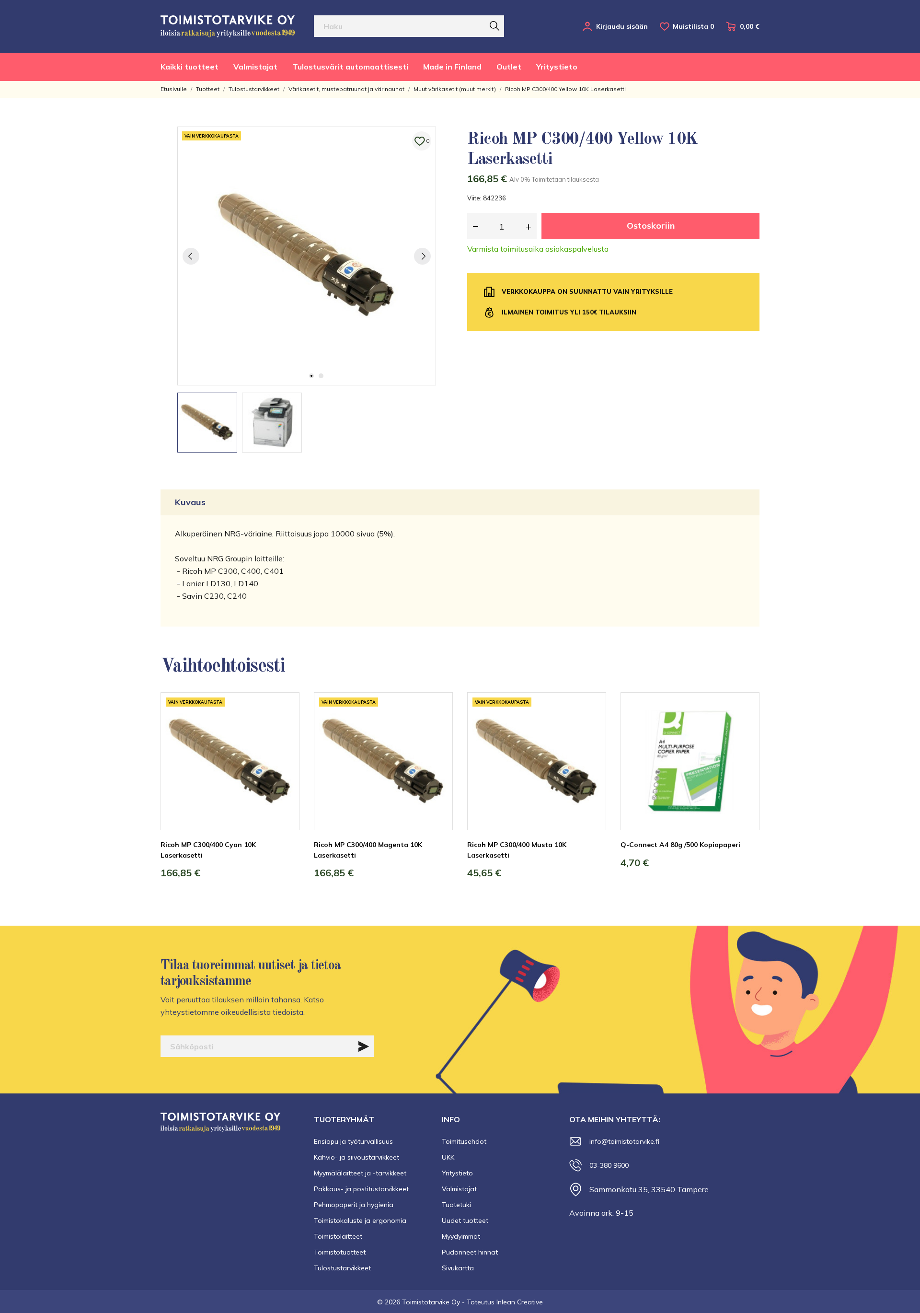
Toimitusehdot (464, 1141)
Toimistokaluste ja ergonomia (360, 1220)
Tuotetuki (456, 1204)
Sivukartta (458, 1268)
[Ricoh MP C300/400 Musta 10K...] (591, 728)
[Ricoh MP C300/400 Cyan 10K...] (285, 728)
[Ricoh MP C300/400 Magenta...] (438, 728)
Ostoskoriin (651, 225)
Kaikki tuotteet (189, 66)
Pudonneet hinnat (470, 1252)
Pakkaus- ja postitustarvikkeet (361, 1189)
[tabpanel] (307, 256)
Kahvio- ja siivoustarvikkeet (356, 1157)
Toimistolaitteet (338, 1236)
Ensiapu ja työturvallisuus (353, 1141)
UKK (448, 1157)
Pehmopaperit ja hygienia (353, 1204)
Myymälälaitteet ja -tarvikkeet (360, 1173)
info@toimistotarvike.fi (624, 1141)
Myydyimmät (461, 1236)
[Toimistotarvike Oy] (228, 26)
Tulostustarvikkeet (342, 1268)
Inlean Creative (519, 1302)
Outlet (508, 66)
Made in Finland (452, 66)
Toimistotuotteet (340, 1252)
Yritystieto (556, 66)
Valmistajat (255, 66)
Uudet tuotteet (465, 1220)
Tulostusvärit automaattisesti (350, 66)
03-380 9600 (609, 1165)
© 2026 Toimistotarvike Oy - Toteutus (436, 1302)
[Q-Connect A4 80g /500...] (745, 728)
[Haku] (494, 25)
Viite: (474, 198)
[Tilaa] (364, 1046)
